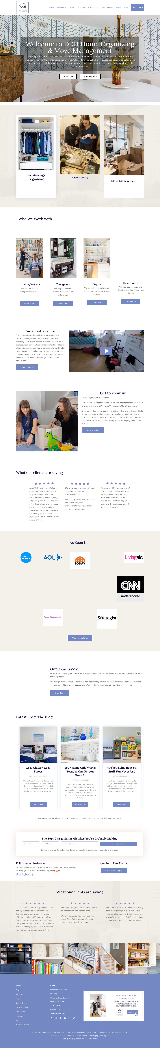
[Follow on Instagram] (56, 1018)
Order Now (59, 693)
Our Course (20, 1012)
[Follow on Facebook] (60, 1018)
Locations (81, 7)
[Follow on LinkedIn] (65, 1018)
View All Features (80, 638)
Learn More (29, 303)
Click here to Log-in (113, 870)
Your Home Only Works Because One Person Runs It (80, 771)
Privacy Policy (68, 1039)
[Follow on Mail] (51, 1018)
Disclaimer (93, 1039)
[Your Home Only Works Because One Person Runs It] (80, 745)
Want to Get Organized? (38, 776)
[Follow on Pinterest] (69, 1018)
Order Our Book (22, 1007)
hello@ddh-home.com (58, 989)
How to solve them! (118, 844)
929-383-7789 (55, 1009)
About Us (92, 7)
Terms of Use (81, 1039)
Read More (38, 804)
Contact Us (68, 76)
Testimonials (107, 7)
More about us (27, 367)
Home (51, 7)
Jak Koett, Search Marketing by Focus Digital (91, 1035)
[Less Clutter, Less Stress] (38, 745)
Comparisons (21, 1003)
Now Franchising (22, 1025)
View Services (90, 76)
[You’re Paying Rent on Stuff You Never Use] (121, 745)
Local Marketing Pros (119, 1032)
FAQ (126, 7)
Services (60, 7)
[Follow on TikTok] (74, 1018)
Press (118, 7)
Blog (72, 7)
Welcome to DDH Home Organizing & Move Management (80, 47)
